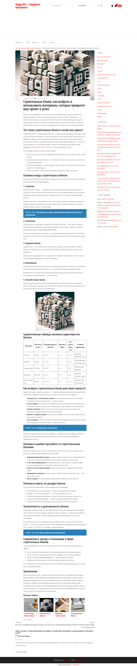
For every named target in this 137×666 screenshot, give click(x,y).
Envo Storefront (79, 660)
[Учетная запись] (112, 5)
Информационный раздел (33, 48)
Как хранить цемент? (112, 226)
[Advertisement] (68, 25)
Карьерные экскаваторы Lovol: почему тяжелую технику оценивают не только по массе (109, 147)
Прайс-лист (35, 42)
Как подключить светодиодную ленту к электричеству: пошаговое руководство (109, 214)
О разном (100, 71)
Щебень (99, 117)
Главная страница (20, 48)
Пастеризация (110, 199)
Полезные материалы (103, 85)
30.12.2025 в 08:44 (18, 639)
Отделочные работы (103, 78)
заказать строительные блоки (44, 147)
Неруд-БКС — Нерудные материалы (27, 6)
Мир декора (100, 64)
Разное (99, 88)
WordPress (67, 660)
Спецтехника (100, 95)
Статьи (44, 42)
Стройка (29, 620)
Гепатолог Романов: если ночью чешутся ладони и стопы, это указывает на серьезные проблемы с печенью (108, 181)
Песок (99, 81)
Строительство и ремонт (104, 106)
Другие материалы (102, 60)
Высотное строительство (104, 57)
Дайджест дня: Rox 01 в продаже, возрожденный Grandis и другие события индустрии (109, 205)
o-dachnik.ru (75, 664)
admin (35, 98)
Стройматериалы (102, 113)
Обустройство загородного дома (106, 74)
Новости (52, 42)
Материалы (18, 42)
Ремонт (99, 92)
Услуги (27, 42)
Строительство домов (103, 102)
